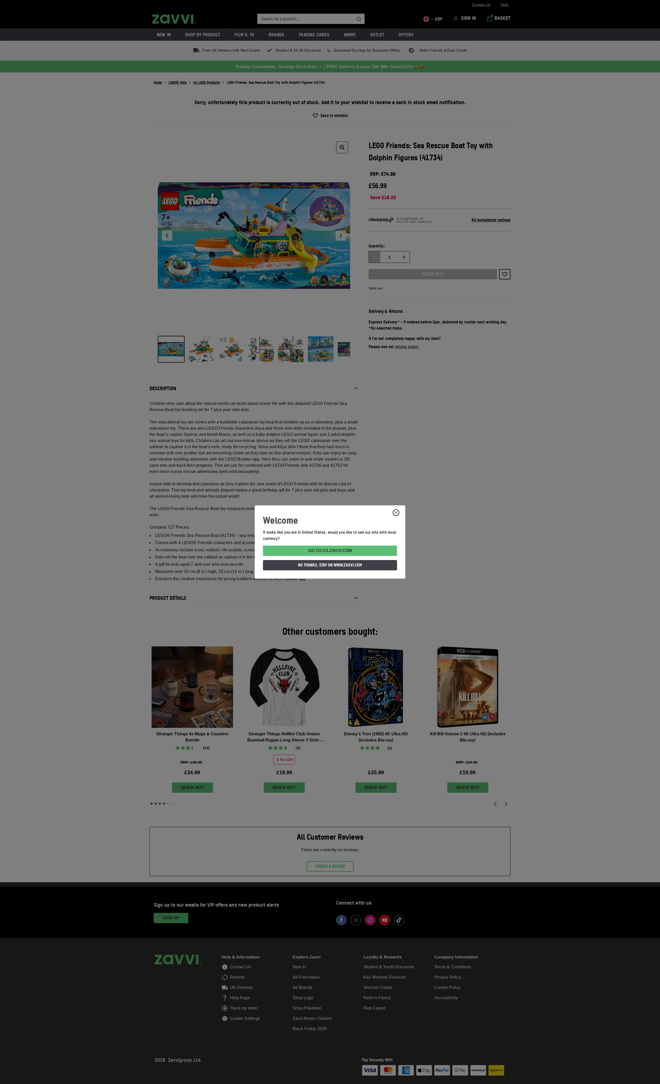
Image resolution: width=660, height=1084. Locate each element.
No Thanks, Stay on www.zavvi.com (330, 565)
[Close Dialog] (396, 513)
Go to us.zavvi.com (330, 550)
